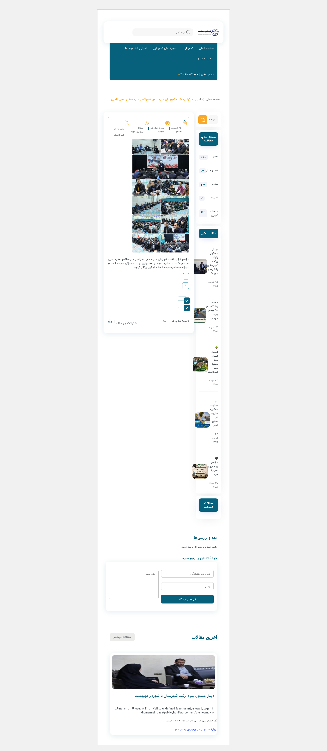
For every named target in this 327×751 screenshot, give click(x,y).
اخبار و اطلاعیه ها (136, 48)
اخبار (198, 99)
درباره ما (206, 58)
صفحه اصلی (206, 48)
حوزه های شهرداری (164, 48)
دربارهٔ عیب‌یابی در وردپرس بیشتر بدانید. (195, 729)
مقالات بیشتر (122, 637)
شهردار (189, 48)
